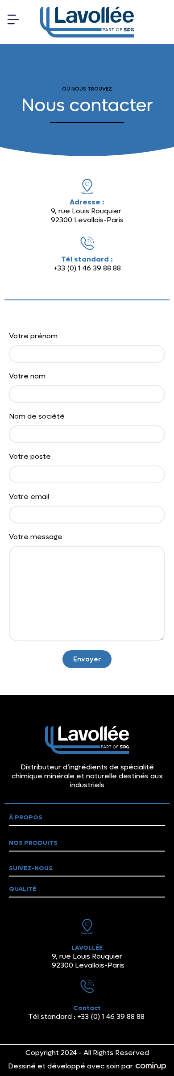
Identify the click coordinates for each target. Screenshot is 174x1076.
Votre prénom (33, 336)
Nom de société (37, 416)
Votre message (35, 536)
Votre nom (27, 376)
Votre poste (30, 456)
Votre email (29, 496)
